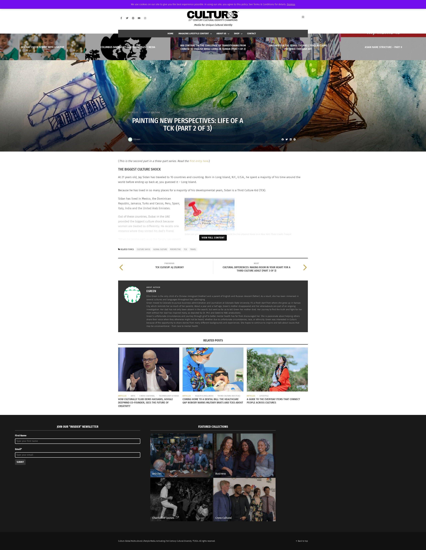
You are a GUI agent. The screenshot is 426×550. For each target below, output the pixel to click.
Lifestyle (264, 396)
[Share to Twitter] (287, 139)
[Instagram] (145, 18)
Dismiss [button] (291, 4)
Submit (20, 462)
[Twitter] (127, 18)
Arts (133, 396)
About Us (221, 33)
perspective (175, 249)
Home (170, 33)
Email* (18, 449)
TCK (185, 249)
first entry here (199, 161)
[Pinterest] (133, 18)
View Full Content (213, 237)
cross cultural (147, 396)
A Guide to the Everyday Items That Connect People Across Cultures (273, 401)
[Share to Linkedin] (291, 139)
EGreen (136, 139)
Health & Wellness (204, 396)
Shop (236, 33)
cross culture (151, 112)
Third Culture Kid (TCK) (229, 396)
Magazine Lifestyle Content (194, 33)
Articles (133, 112)
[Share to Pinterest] (295, 139)
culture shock (143, 249)
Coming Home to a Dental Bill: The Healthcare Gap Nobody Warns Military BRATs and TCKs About (213, 401)
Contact (251, 33)
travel (193, 249)
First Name (20, 435)
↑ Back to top (302, 541)
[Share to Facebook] (283, 139)
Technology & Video (169, 396)
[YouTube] (139, 18)
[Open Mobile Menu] (305, 18)
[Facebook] (121, 18)
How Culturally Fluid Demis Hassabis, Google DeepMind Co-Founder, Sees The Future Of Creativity (145, 403)
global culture (160, 249)
